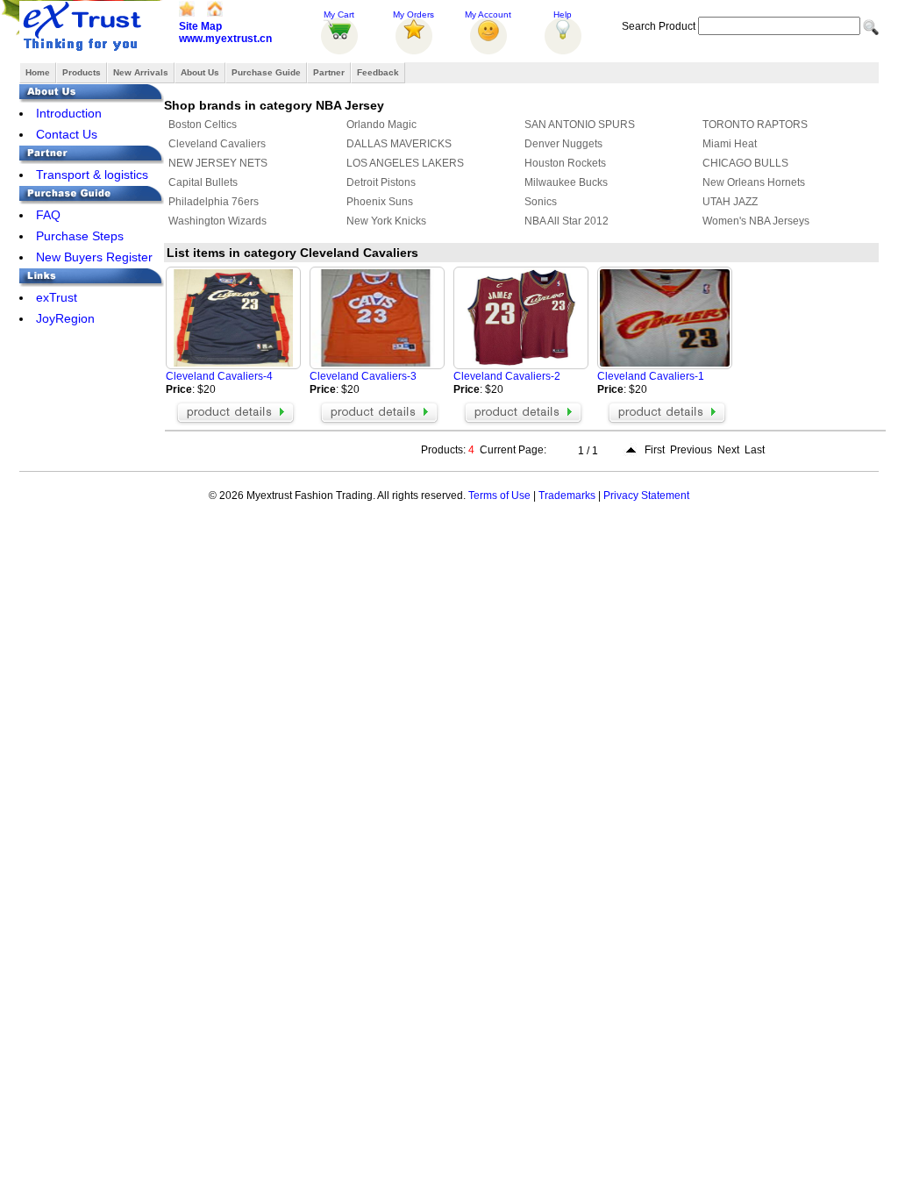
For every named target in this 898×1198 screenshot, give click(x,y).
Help (562, 14)
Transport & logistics (92, 175)
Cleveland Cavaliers (217, 144)
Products (81, 72)
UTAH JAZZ (730, 202)
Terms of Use (499, 495)
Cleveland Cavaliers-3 (363, 376)
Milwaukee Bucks (566, 182)
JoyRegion (65, 318)
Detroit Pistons (381, 182)
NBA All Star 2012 (566, 221)
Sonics (540, 202)
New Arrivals (140, 72)
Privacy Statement (646, 495)
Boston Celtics (202, 124)
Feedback (378, 72)
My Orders (413, 14)
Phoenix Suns (379, 202)
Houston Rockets (565, 163)
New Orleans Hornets (753, 182)
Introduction (69, 113)
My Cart (339, 14)
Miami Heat (729, 144)
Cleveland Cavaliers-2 (506, 376)
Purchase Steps (80, 236)
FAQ (48, 215)
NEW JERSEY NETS (217, 163)
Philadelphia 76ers (213, 202)
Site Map (200, 26)
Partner (329, 72)
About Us (200, 72)
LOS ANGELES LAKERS (405, 163)
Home (37, 72)
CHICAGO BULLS (745, 163)
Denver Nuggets (563, 144)
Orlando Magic (381, 124)
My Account (488, 14)
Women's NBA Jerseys (755, 221)
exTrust (56, 297)
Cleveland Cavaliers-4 (219, 376)
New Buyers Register (94, 257)
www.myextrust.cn (225, 38)
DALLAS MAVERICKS (399, 144)
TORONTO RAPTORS (755, 124)
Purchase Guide (266, 72)
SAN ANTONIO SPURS (579, 124)
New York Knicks (386, 221)
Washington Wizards (217, 221)
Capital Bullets (203, 182)
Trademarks (566, 495)
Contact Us (66, 134)
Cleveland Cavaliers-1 (650, 376)
